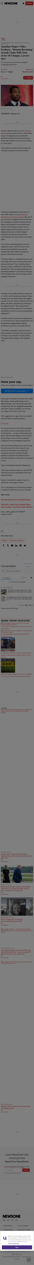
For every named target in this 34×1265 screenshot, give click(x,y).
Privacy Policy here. (13, 1243)
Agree (17, 1247)
